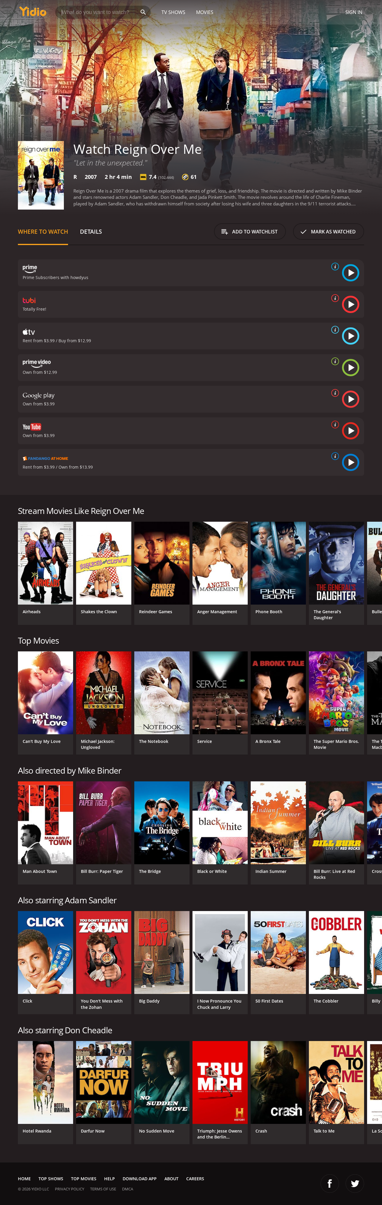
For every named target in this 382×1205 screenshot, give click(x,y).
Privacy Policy (69, 1189)
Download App (140, 1178)
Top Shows (50, 1178)
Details (91, 231)
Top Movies (83, 1178)
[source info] (334, 266)
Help (109, 1178)
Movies (204, 12)
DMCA (127, 1189)
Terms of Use (103, 1189)
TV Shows (173, 12)
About (171, 1178)
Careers (195, 1178)
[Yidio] (33, 13)
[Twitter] (355, 1183)
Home (24, 1178)
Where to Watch (43, 231)
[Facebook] (330, 1183)
